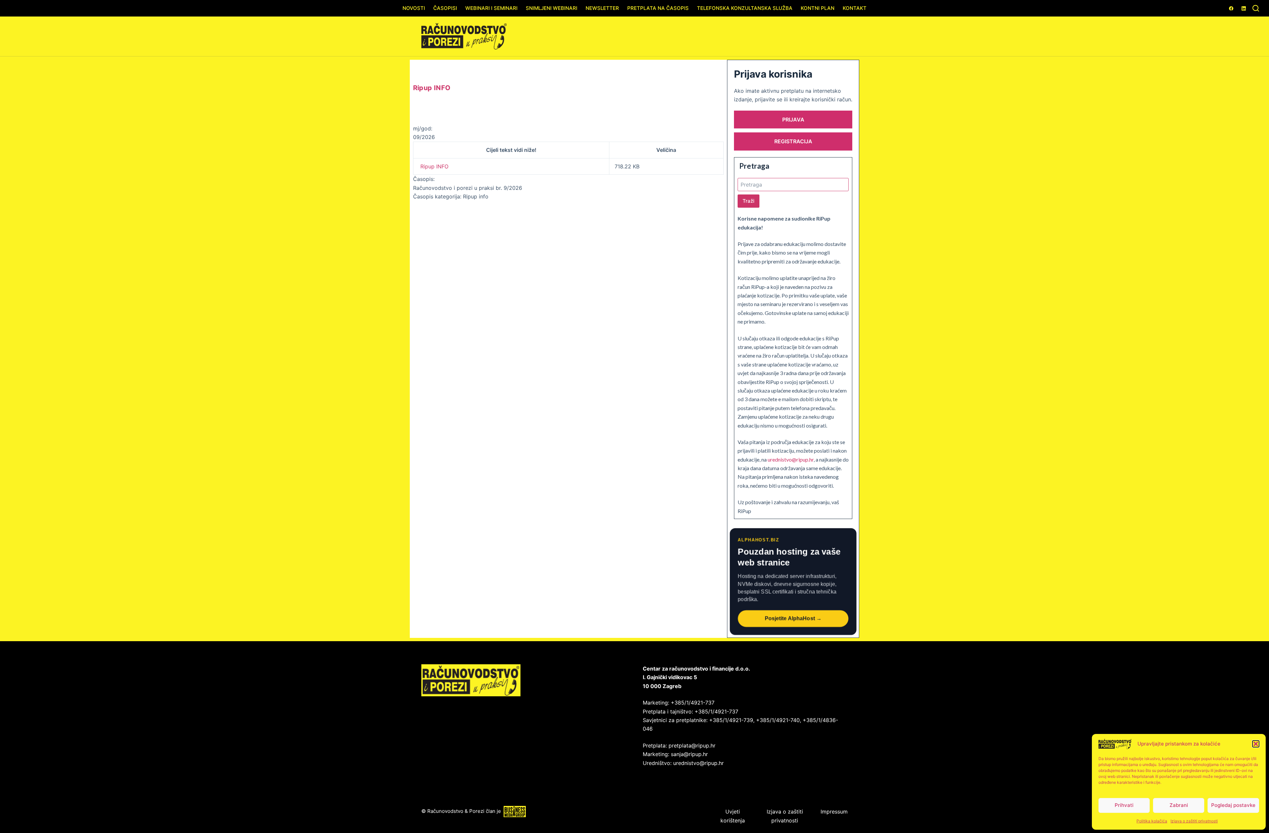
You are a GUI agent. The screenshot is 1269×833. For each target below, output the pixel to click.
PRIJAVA (793, 119)
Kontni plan (817, 8)
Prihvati (1124, 805)
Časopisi (445, 8)
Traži (748, 201)
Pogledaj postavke (1233, 805)
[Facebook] (1231, 8)
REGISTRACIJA (793, 141)
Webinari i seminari (491, 8)
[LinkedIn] (1244, 8)
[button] (1255, 744)
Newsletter (602, 8)
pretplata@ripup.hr (692, 745)
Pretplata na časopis (658, 8)
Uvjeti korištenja (732, 815)
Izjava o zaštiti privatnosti (1194, 820)
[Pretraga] (1255, 8)
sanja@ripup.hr (689, 754)
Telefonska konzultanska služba (744, 8)
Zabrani (1179, 805)
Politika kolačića (1151, 820)
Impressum (834, 811)
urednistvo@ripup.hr (791, 459)
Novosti (414, 8)
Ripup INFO (434, 166)
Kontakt (854, 8)
